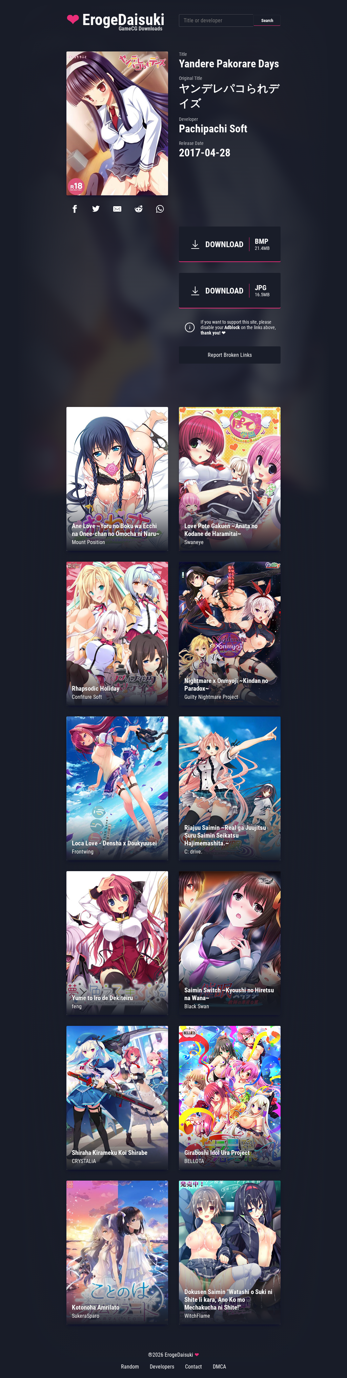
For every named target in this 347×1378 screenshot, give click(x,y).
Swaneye (194, 542)
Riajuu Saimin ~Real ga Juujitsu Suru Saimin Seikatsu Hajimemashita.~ (225, 835)
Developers (162, 1366)
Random (130, 1366)
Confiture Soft (87, 697)
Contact (193, 1366)
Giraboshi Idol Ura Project (217, 1153)
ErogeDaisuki (115, 21)
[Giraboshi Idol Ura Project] (230, 1168)
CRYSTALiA (84, 1161)
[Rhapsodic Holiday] (117, 704)
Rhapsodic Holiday (95, 688)
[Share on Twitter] (96, 209)
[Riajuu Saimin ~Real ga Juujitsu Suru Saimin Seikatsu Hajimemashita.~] (230, 858)
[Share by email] (117, 209)
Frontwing (83, 851)
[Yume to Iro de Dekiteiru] (117, 1013)
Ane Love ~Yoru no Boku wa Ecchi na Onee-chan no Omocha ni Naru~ (116, 530)
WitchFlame (197, 1316)
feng (77, 1006)
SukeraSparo (85, 1316)
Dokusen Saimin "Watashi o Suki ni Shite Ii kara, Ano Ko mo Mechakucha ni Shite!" (228, 1299)
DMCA (219, 1366)
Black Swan (196, 1006)
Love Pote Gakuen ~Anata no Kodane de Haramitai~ (221, 530)
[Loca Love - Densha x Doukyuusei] (117, 858)
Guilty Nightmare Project (211, 697)
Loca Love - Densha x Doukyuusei (114, 843)
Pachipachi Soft (213, 128)
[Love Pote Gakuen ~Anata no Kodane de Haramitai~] (230, 549)
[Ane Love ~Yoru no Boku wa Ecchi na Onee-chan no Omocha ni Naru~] (117, 549)
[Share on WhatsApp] (160, 209)
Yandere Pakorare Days (229, 63)
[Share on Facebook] (74, 209)
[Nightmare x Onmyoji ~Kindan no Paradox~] (230, 704)
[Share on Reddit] (138, 209)
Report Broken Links (230, 355)
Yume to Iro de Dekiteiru (102, 998)
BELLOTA (194, 1161)
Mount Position (88, 542)
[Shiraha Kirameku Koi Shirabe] (117, 1168)
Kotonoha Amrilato (95, 1307)
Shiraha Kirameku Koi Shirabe (109, 1153)
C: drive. (193, 851)
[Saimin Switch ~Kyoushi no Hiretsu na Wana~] (230, 1013)
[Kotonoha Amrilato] (117, 1322)
